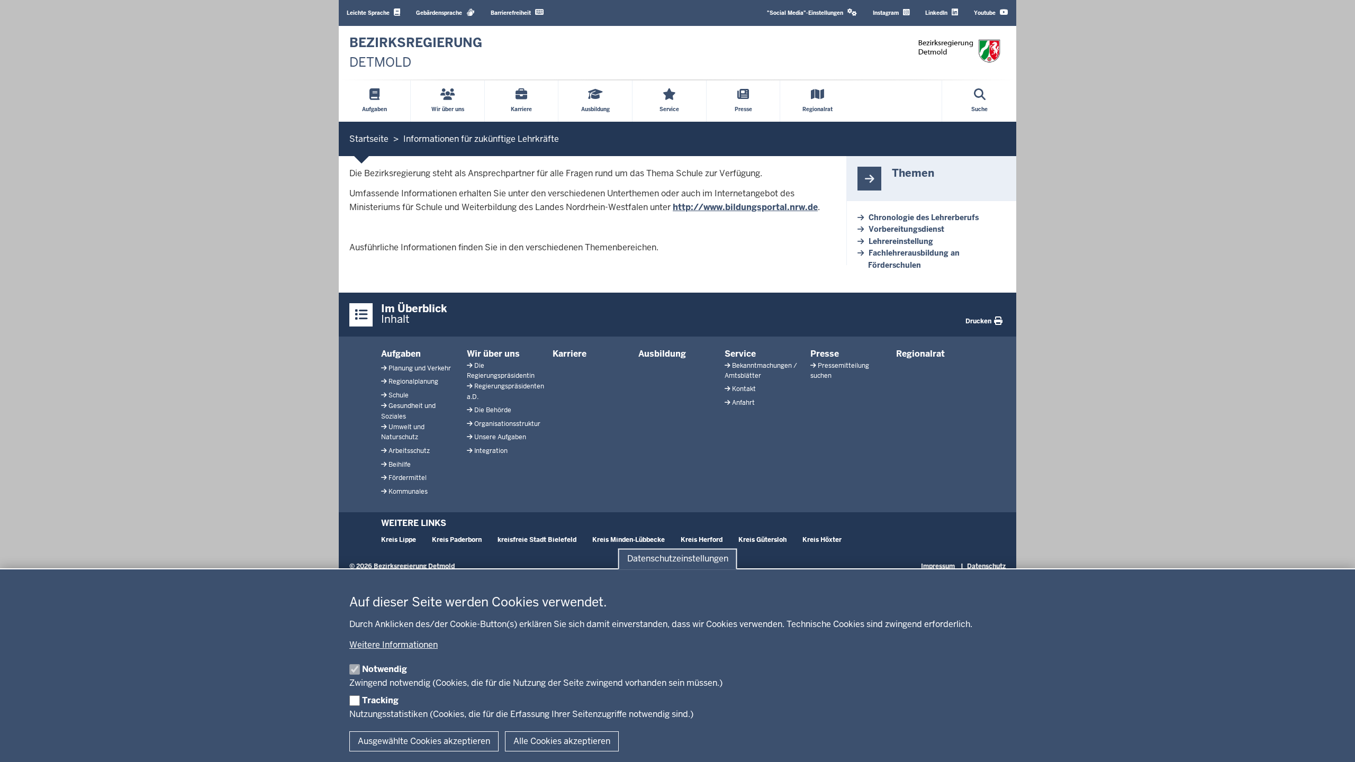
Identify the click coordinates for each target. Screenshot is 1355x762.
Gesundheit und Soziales (408, 411)
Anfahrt (743, 402)
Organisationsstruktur (507, 424)
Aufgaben (401, 353)
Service (740, 353)
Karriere (569, 353)
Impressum (938, 566)
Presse (824, 353)
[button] (812, 13)
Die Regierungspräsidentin (501, 370)
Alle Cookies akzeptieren (561, 741)
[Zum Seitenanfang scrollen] (1333, 742)
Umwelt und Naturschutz (402, 432)
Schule (399, 395)
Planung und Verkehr (420, 368)
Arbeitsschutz (409, 451)
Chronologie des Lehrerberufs (924, 217)
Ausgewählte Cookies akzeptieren (424, 741)
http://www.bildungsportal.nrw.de (745, 207)
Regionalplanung (413, 381)
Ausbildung (662, 353)
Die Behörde (492, 410)
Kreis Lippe (398, 540)
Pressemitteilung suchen (839, 370)
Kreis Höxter (822, 540)
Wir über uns (493, 353)
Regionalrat (920, 353)
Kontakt (744, 389)
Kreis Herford (701, 540)
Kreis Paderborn (457, 540)
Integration (491, 451)
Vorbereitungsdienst (906, 229)
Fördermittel (408, 478)
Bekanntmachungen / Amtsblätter (761, 370)
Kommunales (408, 491)
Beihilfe (400, 464)
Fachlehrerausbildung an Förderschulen (914, 258)
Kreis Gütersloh (762, 540)
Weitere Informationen (393, 644)
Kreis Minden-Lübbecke (628, 540)
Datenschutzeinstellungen (677, 559)
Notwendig (384, 669)
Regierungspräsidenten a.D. (505, 391)
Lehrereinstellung (901, 241)
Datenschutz (986, 566)
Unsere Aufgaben (500, 437)
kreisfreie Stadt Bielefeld (537, 540)
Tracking (380, 700)
